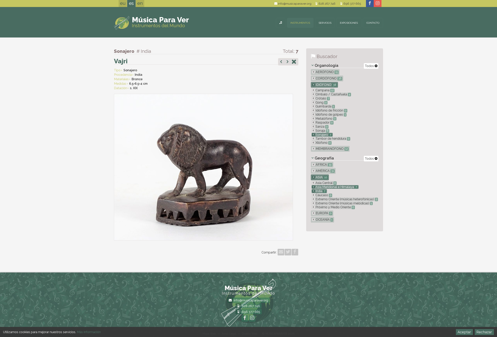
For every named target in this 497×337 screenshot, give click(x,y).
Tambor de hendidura (332, 138)
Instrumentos (300, 22)
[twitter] (288, 252)
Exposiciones (349, 22)
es (131, 3)
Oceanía (323, 219)
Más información (89, 332)
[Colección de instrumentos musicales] (280, 23)
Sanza (321, 126)
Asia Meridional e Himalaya (336, 187)
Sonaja (321, 130)
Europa (323, 213)
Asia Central (325, 183)
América (324, 171)
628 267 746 (326, 3)
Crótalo (322, 98)
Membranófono (331, 149)
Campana (324, 90)
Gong (321, 102)
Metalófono (325, 118)
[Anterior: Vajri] (281, 62)
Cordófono (328, 78)
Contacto (373, 22)
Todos (370, 66)
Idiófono (325, 85)
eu (123, 3)
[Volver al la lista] (293, 62)
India (320, 191)
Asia (321, 177)
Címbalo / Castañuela (332, 94)
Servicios (325, 22)
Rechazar (484, 332)
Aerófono (326, 72)
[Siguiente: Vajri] (287, 62)
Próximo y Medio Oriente (334, 207)
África (323, 164)
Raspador (324, 122)
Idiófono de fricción (331, 110)
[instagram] (377, 3)
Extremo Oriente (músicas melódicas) (343, 203)
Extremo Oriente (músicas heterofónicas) (346, 199)
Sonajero (323, 135)
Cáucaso (323, 195)
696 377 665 (352, 3)
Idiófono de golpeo (330, 114)
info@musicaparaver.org (294, 3)
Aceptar (464, 332)
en (140, 3)
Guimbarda (324, 106)
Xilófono (323, 143)
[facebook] (370, 3)
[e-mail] (281, 252)
